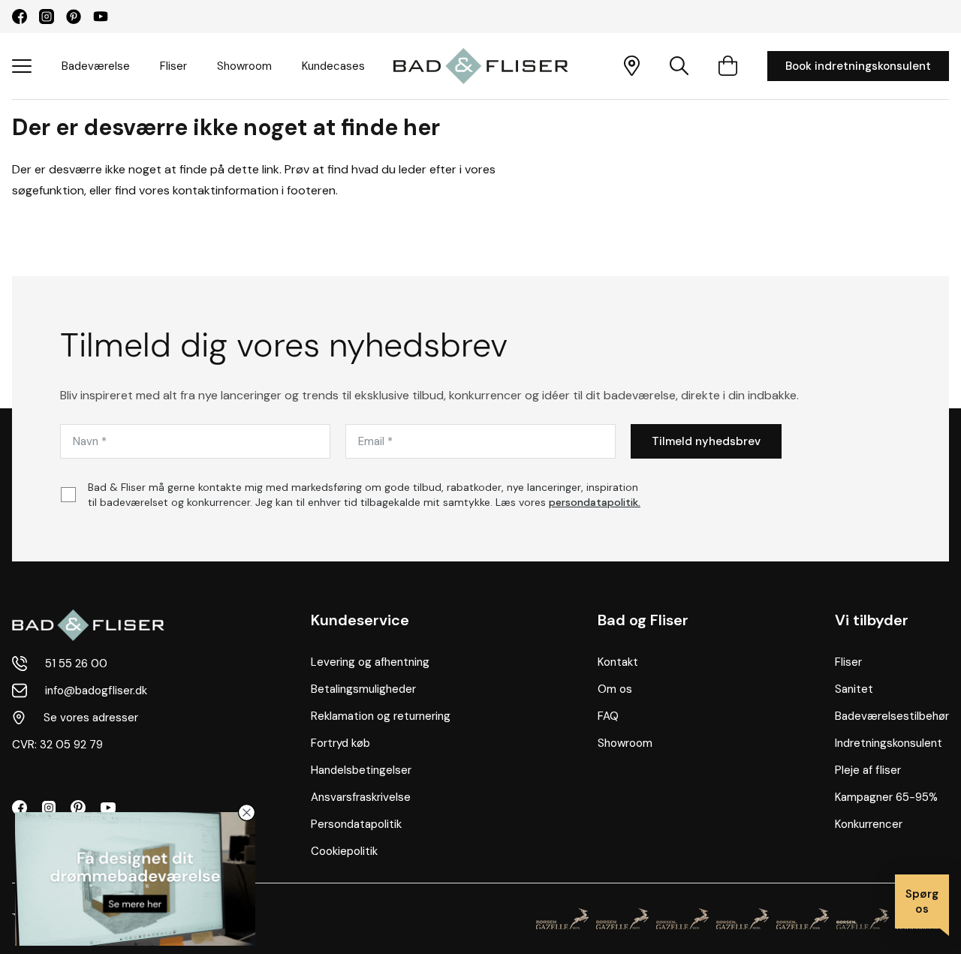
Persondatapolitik (356, 824)
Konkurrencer (868, 824)
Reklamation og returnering (380, 716)
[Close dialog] (246, 812)
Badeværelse (96, 66)
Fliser (173, 66)
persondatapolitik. (594, 502)
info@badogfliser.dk (96, 690)
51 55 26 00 (76, 663)
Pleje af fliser (868, 770)
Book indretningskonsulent (858, 66)
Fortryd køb (340, 743)
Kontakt (618, 662)
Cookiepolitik (344, 851)
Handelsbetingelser (361, 770)
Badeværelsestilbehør (892, 716)
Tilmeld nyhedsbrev (706, 441)
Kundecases (333, 66)
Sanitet (854, 689)
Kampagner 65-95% (886, 797)
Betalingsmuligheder (363, 689)
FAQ (608, 716)
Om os (615, 689)
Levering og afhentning (370, 662)
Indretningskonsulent (888, 743)
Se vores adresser (91, 717)
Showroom (244, 66)
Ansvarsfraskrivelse (361, 797)
